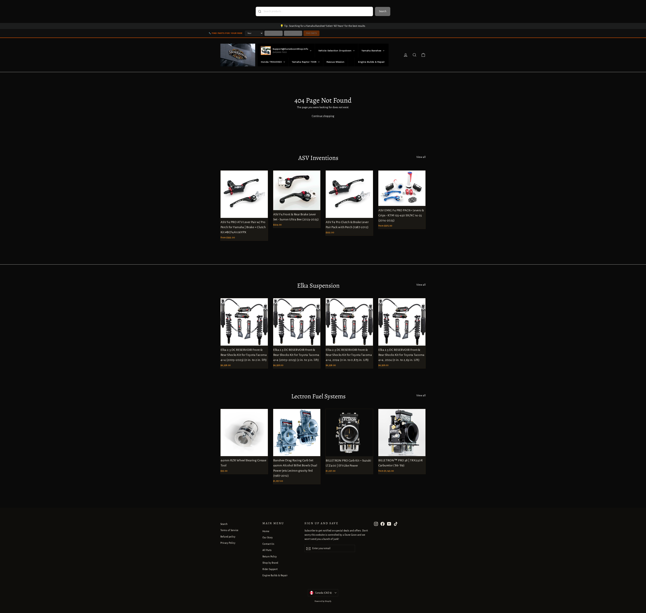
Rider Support (270, 569)
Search (382, 11)
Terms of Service (229, 530)
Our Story (267, 537)
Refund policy (228, 536)
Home (265, 531)
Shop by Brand (270, 562)
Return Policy (269, 556)
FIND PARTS (311, 33)
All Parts (267, 550)
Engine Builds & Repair (275, 575)
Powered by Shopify (323, 601)
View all (421, 157)
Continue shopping (323, 116)
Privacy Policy (227, 543)
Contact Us (268, 544)
